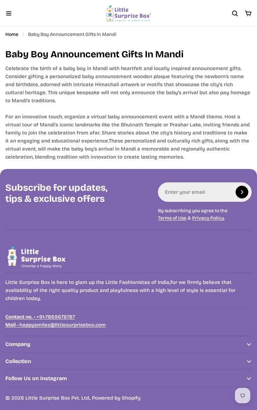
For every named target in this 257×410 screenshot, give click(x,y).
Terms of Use (172, 218)
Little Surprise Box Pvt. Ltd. (57, 398)
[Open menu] (8, 13)
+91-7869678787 (40, 317)
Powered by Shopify (116, 398)
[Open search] (235, 13)
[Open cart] (248, 13)
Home (11, 34)
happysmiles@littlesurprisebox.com (55, 325)
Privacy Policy (208, 218)
